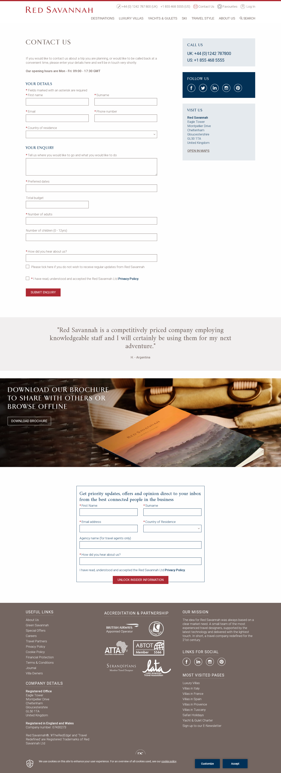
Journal (31, 668)
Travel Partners (36, 641)
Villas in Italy (191, 688)
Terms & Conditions (40, 662)
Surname (102, 95)
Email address (91, 522)
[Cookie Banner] (140, 763)
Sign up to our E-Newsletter (202, 726)
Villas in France (193, 694)
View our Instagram (226, 88)
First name (35, 95)
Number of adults (40, 214)
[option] (140, 343)
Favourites (230, 6)
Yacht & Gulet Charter (198, 720)
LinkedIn (198, 662)
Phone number (106, 111)
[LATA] (156, 667)
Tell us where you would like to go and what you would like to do (72, 155)
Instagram (210, 662)
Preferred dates (39, 181)
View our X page (203, 88)
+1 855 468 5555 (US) (175, 6)
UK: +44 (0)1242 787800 (209, 53)
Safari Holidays (193, 715)
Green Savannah (37, 625)
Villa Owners (34, 673)
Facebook (187, 662)
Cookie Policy (35, 652)
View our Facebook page (191, 88)
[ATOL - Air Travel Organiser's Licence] (156, 628)
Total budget (35, 198)
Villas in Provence (195, 704)
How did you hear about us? (47, 251)
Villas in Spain (192, 699)
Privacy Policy (35, 646)
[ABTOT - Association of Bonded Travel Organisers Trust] (148, 648)
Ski (184, 18)
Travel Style (203, 18)
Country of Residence (160, 522)
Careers (31, 636)
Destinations (102, 18)
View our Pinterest (238, 88)
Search (249, 18)
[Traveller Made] (121, 667)
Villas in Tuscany (194, 710)
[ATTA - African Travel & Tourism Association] (116, 648)
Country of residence (42, 128)
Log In (250, 6)
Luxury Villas (131, 18)
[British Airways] (124, 628)
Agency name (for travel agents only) (105, 538)
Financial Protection (40, 657)
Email (31, 111)
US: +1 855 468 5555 (205, 60)
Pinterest (222, 662)
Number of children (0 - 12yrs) (46, 230)
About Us (227, 18)
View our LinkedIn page (215, 88)
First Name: (89, 505)
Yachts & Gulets (162, 18)
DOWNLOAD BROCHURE (29, 421)
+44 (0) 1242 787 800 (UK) (140, 6)
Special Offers (35, 630)
